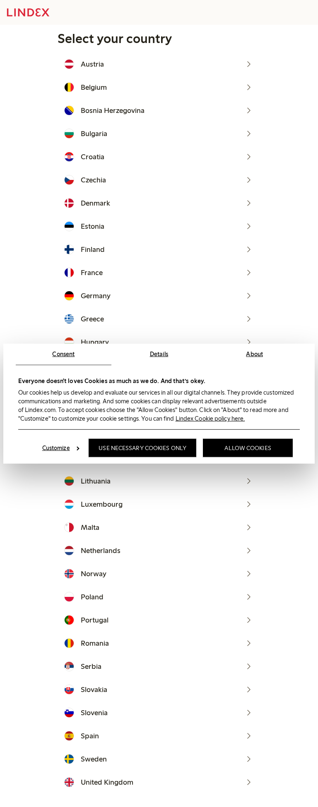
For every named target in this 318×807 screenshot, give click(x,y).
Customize (56, 448)
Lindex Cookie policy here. (210, 418)
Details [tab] (159, 353)
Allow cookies (247, 448)
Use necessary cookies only (142, 448)
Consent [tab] (63, 353)
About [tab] (254, 353)
